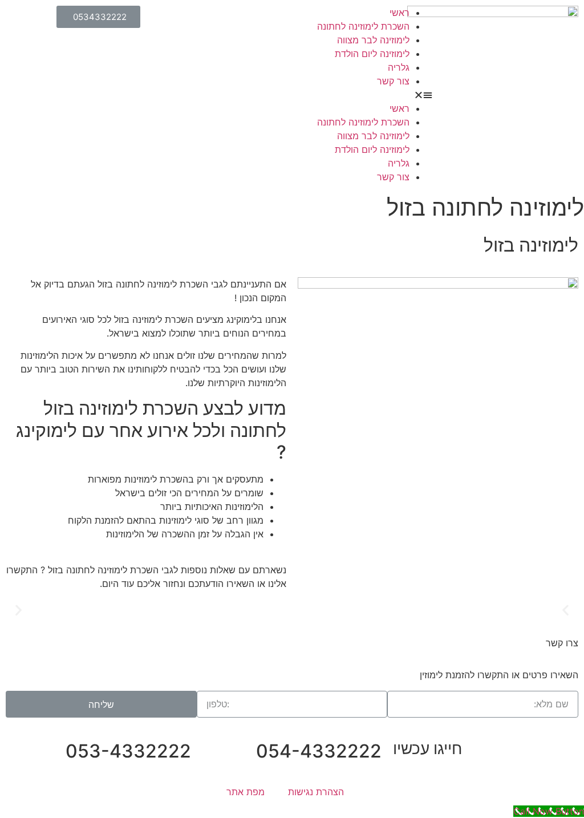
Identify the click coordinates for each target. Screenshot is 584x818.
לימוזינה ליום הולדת (372, 53)
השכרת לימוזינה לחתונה (363, 26)
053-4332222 (128, 751)
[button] (292, 95)
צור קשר (393, 81)
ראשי (399, 12)
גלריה (398, 67)
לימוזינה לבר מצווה (373, 40)
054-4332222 (319, 751)
